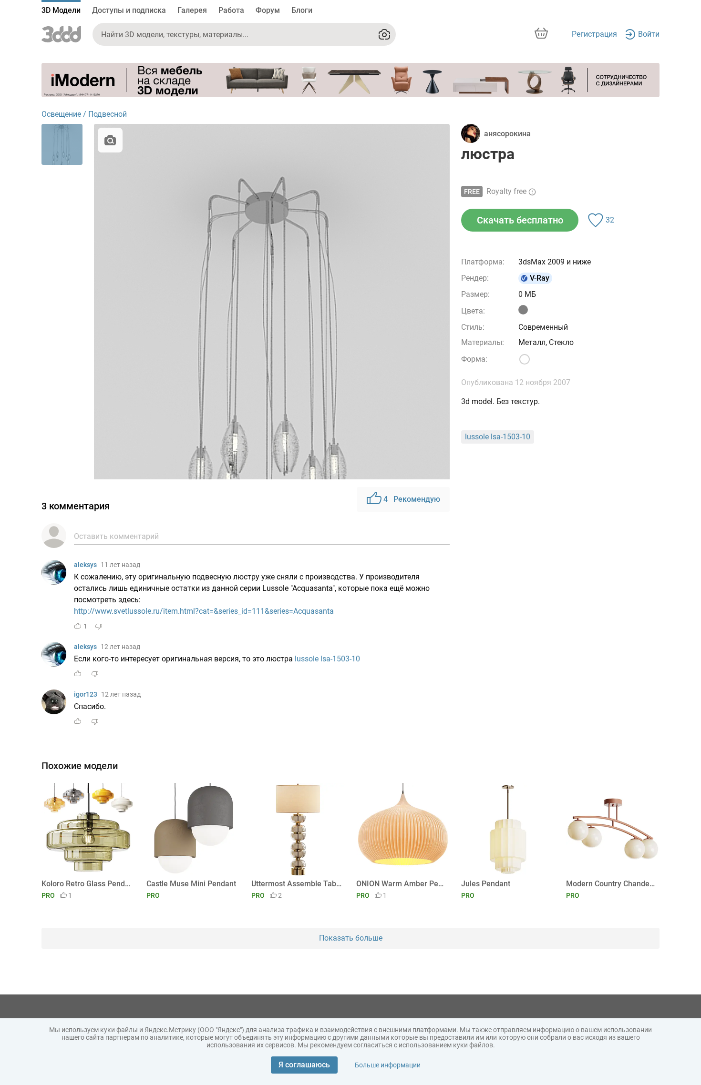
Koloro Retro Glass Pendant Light (86, 883)
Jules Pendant (485, 883)
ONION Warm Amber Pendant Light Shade (401, 883)
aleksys (85, 564)
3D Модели (61, 10)
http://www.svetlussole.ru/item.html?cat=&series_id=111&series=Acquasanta (204, 611)
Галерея (192, 10)
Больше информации (388, 1065)
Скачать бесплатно (520, 220)
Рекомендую (411, 499)
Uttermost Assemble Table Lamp (296, 883)
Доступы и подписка (129, 10)
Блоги (301, 10)
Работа (231, 10)
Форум (268, 10)
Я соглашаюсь (304, 1064)
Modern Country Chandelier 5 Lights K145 (611, 883)
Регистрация (594, 34)
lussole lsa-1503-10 (327, 658)
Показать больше (350, 938)
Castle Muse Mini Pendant (191, 883)
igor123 (85, 694)
